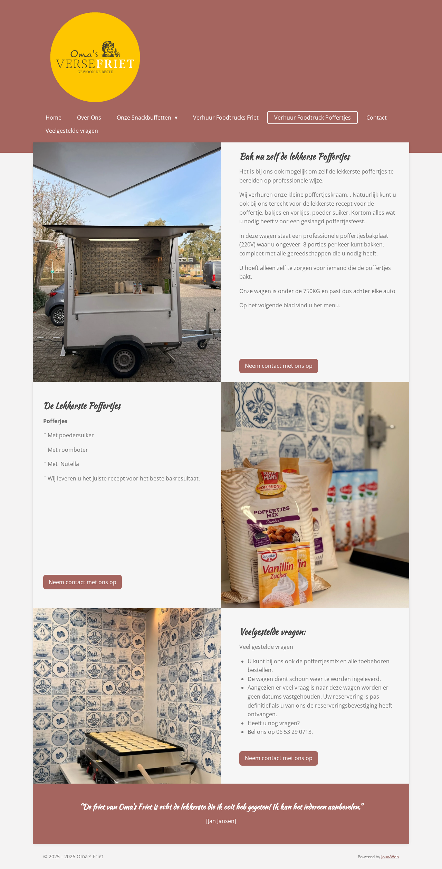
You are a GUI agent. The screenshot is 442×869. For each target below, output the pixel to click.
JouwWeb (390, 856)
